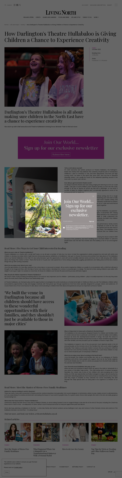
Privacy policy (69, 227)
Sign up (91, 221)
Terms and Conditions (81, 227)
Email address (67, 222)
